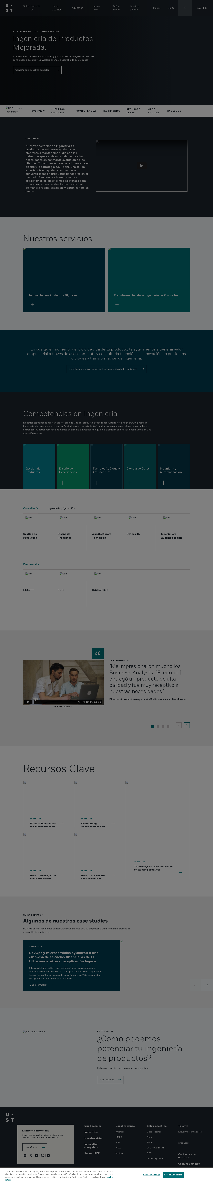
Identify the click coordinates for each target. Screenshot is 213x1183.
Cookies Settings (151, 1175)
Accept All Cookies (173, 1175)
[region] (106, 1175)
